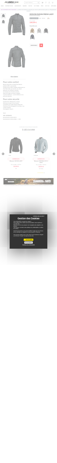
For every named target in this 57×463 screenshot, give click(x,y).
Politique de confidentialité (28, 244)
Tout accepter (29, 239)
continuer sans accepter (38, 216)
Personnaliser (28, 242)
